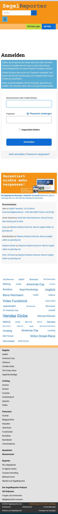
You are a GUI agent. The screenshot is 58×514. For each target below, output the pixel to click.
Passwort (10, 114)
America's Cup (35, 284)
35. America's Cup (10, 310)
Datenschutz (27, 507)
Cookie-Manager (49, 507)
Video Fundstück (15, 301)
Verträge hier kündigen (47, 511)
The (4, 370)
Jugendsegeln (9, 306)
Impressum (6, 507)
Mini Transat (8, 336)
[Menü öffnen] (5, 19)
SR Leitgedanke (9, 465)
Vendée (5, 366)
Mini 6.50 (28, 322)
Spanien (5, 401)
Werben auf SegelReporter (13, 481)
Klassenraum (8, 454)
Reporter (6, 461)
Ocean (9, 370)
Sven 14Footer (8, 255)
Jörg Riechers (8, 279)
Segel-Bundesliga (29, 289)
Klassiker (6, 424)
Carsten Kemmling (10, 473)
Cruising (7, 330)
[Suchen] (34, 12)
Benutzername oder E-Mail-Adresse (21, 98)
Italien (5, 405)
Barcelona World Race (47, 326)
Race (14, 370)
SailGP (21, 279)
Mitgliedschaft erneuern (12, 499)
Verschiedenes (8, 444)
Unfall (17, 322)
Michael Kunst (8, 477)
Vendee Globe (15, 316)
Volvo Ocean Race (42, 336)
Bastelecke (7, 440)
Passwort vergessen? (38, 154)
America (5, 358)
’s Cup (12, 358)
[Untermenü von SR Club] (54, 26)
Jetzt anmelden (17, 154)
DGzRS (35, 295)
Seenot (39, 322)
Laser (31, 326)
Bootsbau (7, 289)
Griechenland (8, 397)
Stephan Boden (9, 245)
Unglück (50, 289)
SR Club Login (33, 26)
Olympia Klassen (46, 316)
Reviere (5, 389)
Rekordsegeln (9, 341)
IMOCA (6, 322)
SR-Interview (30, 306)
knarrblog (51, 330)
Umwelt (52, 310)
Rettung (7, 284)
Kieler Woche (23, 341)
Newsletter (7, 450)
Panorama (7, 411)
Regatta (5, 350)
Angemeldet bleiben (30, 130)
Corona (52, 284)
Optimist (20, 326)
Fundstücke (7, 432)
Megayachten (8, 419)
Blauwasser (50, 306)
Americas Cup (30, 330)
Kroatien (6, 393)
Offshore (6, 362)
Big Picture (7, 326)
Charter (5, 385)
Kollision (51, 295)
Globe (11, 366)
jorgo (4, 227)
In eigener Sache (9, 469)
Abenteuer (33, 279)
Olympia (51, 322)
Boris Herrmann (13, 295)
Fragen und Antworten (12, 495)
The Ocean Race (49, 279)
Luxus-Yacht (50, 301)
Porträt (18, 284)
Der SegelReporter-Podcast (14, 487)
